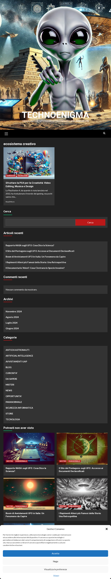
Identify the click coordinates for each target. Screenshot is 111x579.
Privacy (56, 575)
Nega (55, 561)
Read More (10, 202)
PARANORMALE (14, 402)
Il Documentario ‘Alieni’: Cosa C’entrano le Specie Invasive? (35, 268)
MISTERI (10, 384)
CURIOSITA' (11, 176)
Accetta (55, 553)
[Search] (104, 133)
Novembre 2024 (14, 311)
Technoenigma (55, 115)
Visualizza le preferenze (55, 569)
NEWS (9, 390)
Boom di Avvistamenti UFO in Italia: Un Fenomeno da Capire (36, 256)
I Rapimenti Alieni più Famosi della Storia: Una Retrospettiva (36, 262)
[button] (106, 529)
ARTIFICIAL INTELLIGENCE (19, 355)
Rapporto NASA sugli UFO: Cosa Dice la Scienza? (30, 245)
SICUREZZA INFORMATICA (19, 407)
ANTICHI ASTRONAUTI (17, 350)
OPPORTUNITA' (14, 396)
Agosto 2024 (12, 317)
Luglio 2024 (11, 322)
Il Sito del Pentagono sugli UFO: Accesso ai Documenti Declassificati (40, 251)
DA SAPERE (11, 379)
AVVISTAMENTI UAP (16, 361)
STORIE (9, 413)
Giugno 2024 (12, 328)
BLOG (9, 367)
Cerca (7, 211)
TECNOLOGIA (23, 176)
